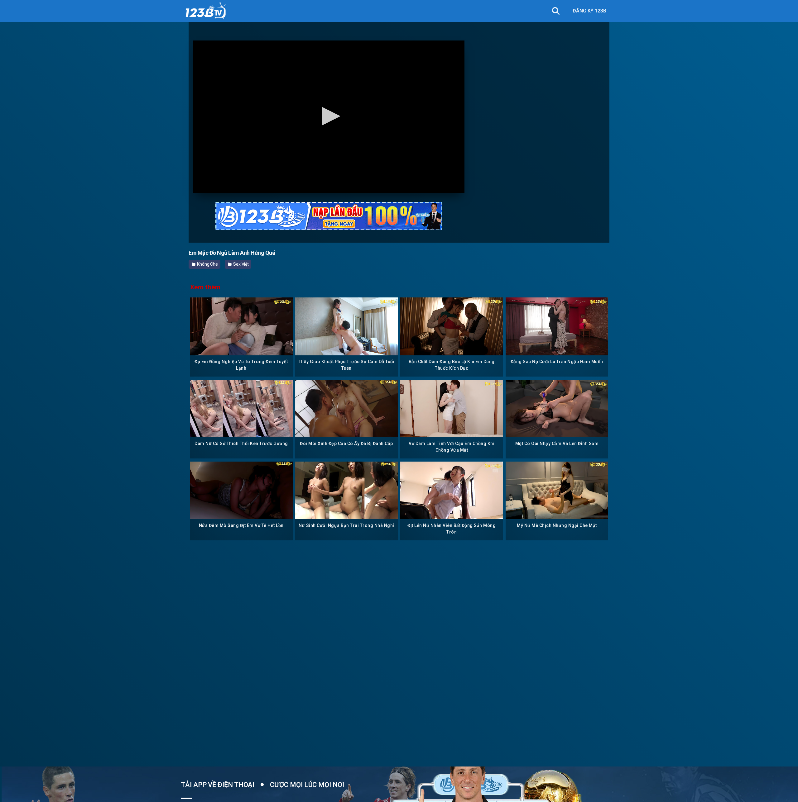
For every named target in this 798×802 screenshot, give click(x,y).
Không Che (207, 264)
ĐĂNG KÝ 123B (589, 11)
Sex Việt (240, 264)
